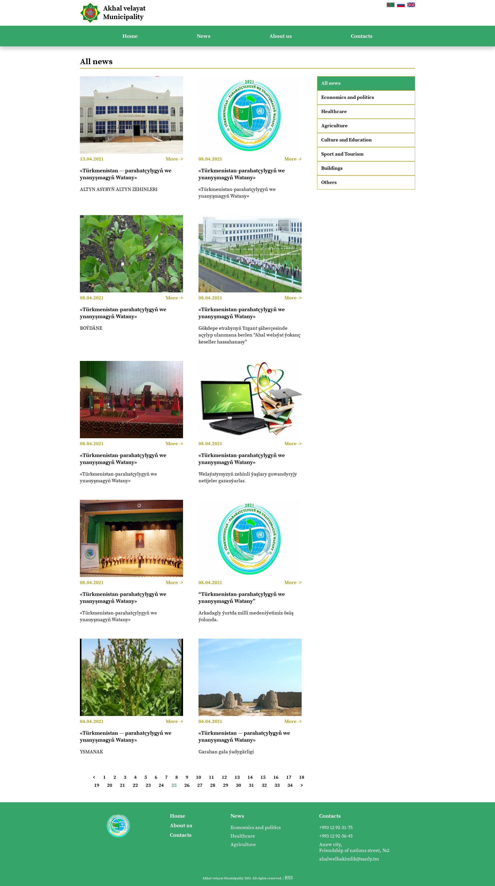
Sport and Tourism (342, 154)
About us (280, 36)
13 (237, 777)
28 (212, 785)
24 (161, 785)
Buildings (332, 168)
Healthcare (334, 112)
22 (135, 785)
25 (174, 785)
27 (199, 785)
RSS (289, 878)
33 (277, 785)
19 (96, 785)
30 (238, 785)
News (203, 36)
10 (198, 777)
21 (122, 785)
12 (224, 777)
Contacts (362, 36)
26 (186, 785)
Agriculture (334, 126)
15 (263, 777)
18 (301, 777)
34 (290, 785)
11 (211, 777)
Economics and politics (347, 97)
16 (275, 777)
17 (288, 777)
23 (148, 785)
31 (251, 785)
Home (130, 36)
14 (250, 777)
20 (109, 785)
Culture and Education (346, 140)
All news (331, 83)
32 (264, 785)
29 (225, 785)
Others (329, 182)
